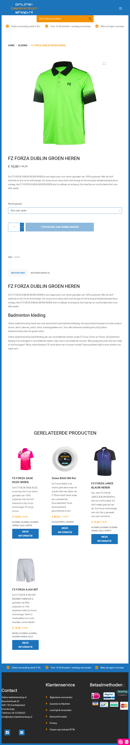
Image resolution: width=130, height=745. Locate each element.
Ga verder (65, 385)
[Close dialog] (123, 344)
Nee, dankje (65, 408)
